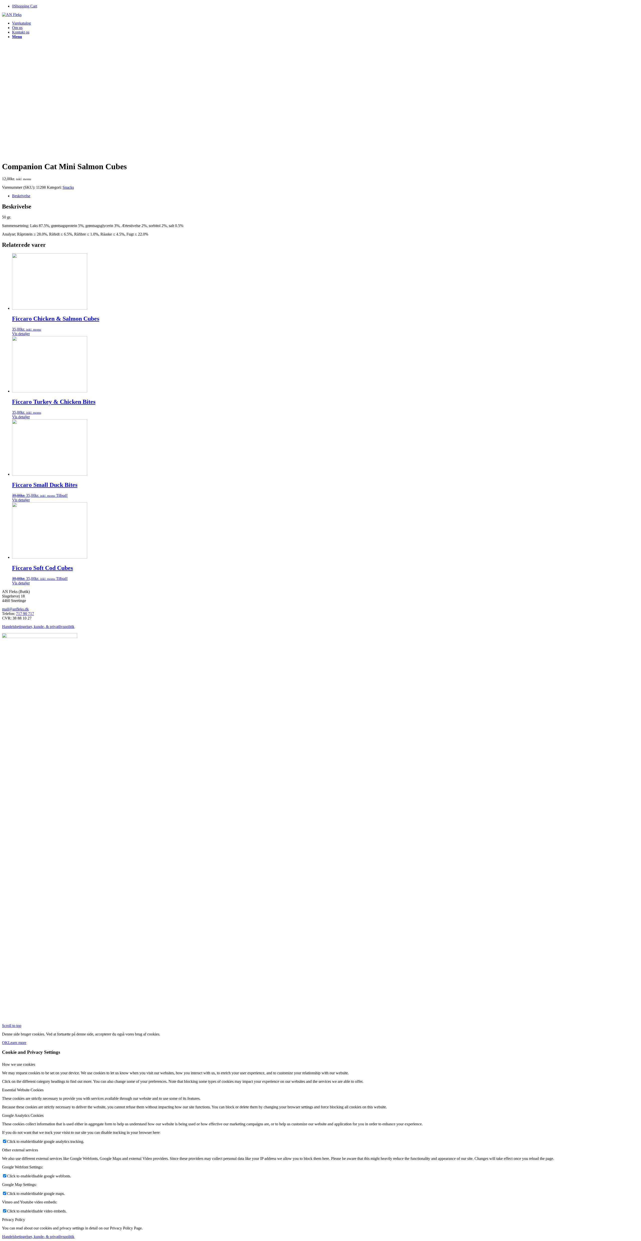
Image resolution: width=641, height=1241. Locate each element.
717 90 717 (25, 613)
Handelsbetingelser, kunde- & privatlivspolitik (38, 627)
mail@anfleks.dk (15, 609)
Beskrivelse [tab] (21, 196)
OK (5, 1043)
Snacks (68, 187)
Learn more (17, 1043)
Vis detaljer (21, 334)
